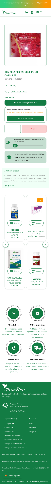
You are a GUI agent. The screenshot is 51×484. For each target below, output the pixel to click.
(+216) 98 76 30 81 (40, 461)
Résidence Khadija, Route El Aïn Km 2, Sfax (16, 454)
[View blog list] (37, 12)
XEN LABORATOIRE (19, 92)
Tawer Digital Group (40, 481)
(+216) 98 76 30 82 (38, 454)
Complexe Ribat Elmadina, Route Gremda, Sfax (18, 461)
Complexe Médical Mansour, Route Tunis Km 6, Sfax (19, 468)
